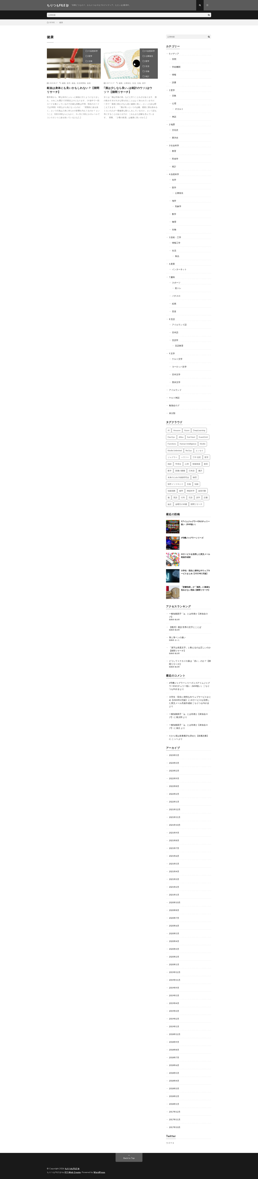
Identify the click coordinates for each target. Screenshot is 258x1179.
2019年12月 (174, 972)
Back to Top (129, 1158)
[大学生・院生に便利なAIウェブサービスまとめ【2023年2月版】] (172, 576)
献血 (73, 83)
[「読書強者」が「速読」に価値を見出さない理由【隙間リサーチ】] (172, 592)
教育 (174, 151)
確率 (181, 491)
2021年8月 (174, 840)
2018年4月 (174, 1080)
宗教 (174, 95)
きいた (177, 640)
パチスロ (176, 296)
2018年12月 (174, 1034)
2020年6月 (174, 925)
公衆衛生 (149, 56)
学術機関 (176, 67)
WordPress (99, 1172)
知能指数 (171, 491)
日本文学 (176, 374)
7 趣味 (172, 277)
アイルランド (175, 390)
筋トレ (178, 288)
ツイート (170, 1143)
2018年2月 (174, 1096)
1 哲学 (172, 90)
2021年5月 (174, 863)
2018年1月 (174, 1104)
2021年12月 (174, 809)
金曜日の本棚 (181, 504)
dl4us (181, 437)
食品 (177, 256)
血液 (89, 83)
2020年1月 (174, 964)
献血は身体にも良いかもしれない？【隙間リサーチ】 (73, 89)
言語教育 (179, 345)
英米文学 (176, 382)
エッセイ (199, 450)
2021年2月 (174, 887)
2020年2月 (174, 956)
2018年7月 (174, 1057)
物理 (174, 221)
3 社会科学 (174, 145)
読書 (174, 82)
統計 (147, 76)
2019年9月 (174, 987)
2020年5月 (174, 933)
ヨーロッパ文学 (179, 366)
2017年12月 (174, 1111)
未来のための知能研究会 (178, 477)
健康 (64, 83)
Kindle (202, 444)
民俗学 (175, 158)
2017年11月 (174, 1119)
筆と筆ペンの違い (177, 637)
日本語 (175, 332)
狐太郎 (177, 619)
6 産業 (172, 264)
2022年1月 (174, 801)
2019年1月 (174, 1026)
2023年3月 (174, 763)
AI (169, 430)
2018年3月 (174, 1088)
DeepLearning (199, 430)
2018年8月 (174, 1049)
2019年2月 (174, 1018)
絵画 (174, 303)
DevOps (171, 437)
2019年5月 (174, 995)
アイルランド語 (179, 324)
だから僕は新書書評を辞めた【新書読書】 (189, 735)
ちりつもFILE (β (72, 1168)
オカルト (179, 109)
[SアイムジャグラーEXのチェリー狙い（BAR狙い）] (172, 526)
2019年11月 (174, 980)
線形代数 (202, 491)
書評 (200, 470)
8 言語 (172, 319)
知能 (196, 484)
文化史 (175, 130)
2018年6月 (174, 1065)
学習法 (178, 464)
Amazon (177, 430)
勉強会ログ (174, 405)
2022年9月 (174, 778)
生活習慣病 (81, 83)
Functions (172, 444)
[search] (209, 15)
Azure (186, 430)
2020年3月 (174, 949)
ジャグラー (172, 457)
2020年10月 (174, 902)
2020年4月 (174, 941)
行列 (183, 497)
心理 (174, 103)
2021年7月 (174, 848)
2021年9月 (174, 832)
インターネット (179, 269)
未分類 (172, 413)
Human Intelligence (188, 444)
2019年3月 (174, 1011)
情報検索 (196, 464)
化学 (174, 179)
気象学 (178, 206)
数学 (174, 214)
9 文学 (172, 353)
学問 (174, 59)
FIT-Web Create (73, 1172)
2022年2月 (174, 794)
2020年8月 (174, 910)
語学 (198, 497)
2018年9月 (174, 1042)
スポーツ (176, 282)
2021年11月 (174, 817)
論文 (170, 504)
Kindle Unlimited (175, 450)
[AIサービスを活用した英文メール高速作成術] (172, 559)
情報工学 (176, 242)
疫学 (144, 83)
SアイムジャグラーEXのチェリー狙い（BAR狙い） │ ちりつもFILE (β (189, 686)
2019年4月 (174, 1003)
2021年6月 (174, 856)
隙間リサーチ (196, 504)
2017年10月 (174, 1127)
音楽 (174, 311)
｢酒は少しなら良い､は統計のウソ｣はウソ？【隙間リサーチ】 (128, 89)
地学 (174, 200)
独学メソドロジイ (175, 484)
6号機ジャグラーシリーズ (192, 538)
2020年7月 (174, 918)
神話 (174, 116)
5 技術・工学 (175, 237)
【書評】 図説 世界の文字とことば (185, 627)
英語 (175, 497)
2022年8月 (174, 786)
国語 (170, 464)
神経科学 (191, 491)
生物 (90, 61)
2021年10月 (174, 825)
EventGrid (203, 437)
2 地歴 (172, 124)
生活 (147, 66)
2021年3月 (174, 879)
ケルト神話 (174, 397)
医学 (90, 56)
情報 (174, 74)
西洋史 (175, 137)
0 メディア (174, 53)
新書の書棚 (180, 470)
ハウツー (185, 457)
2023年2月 (174, 770)
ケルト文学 (177, 359)
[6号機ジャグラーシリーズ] (172, 543)
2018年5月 (174, 1073)
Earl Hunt (191, 437)
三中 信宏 (197, 457)
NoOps (189, 450)
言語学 (175, 340)
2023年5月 (174, 755)
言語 (190, 497)
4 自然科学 (93, 51)
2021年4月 (174, 871)
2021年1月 (174, 894)
